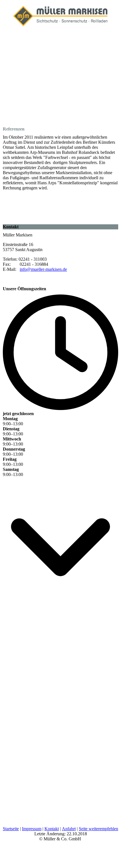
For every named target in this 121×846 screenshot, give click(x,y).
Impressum (31, 828)
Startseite (11, 828)
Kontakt (51, 828)
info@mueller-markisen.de (43, 269)
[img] (60, 14)
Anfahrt (69, 828)
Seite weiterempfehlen (98, 828)
